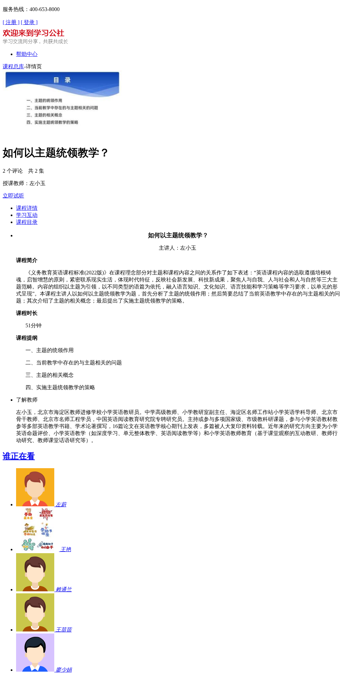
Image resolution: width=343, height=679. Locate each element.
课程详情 (27, 208)
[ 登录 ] (29, 22)
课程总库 (13, 66)
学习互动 (27, 215)
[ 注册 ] (11, 22)
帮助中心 (27, 54)
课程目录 (27, 222)
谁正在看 (19, 456)
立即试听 (13, 195)
